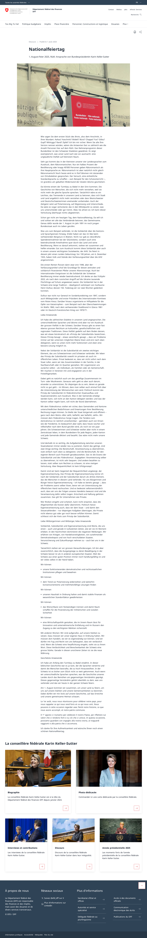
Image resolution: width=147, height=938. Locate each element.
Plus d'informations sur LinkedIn (55, 904)
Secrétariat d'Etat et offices (87, 899)
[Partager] (140, 31)
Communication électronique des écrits (124, 909)
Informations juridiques (13, 935)
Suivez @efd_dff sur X (54, 898)
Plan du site (48, 935)
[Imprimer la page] (135, 31)
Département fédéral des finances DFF (48, 10)
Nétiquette (39, 935)
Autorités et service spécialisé (87, 909)
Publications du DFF (123, 916)
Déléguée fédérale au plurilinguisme (87, 918)
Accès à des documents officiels (125, 899)
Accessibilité (28, 935)
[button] (31, 24)
